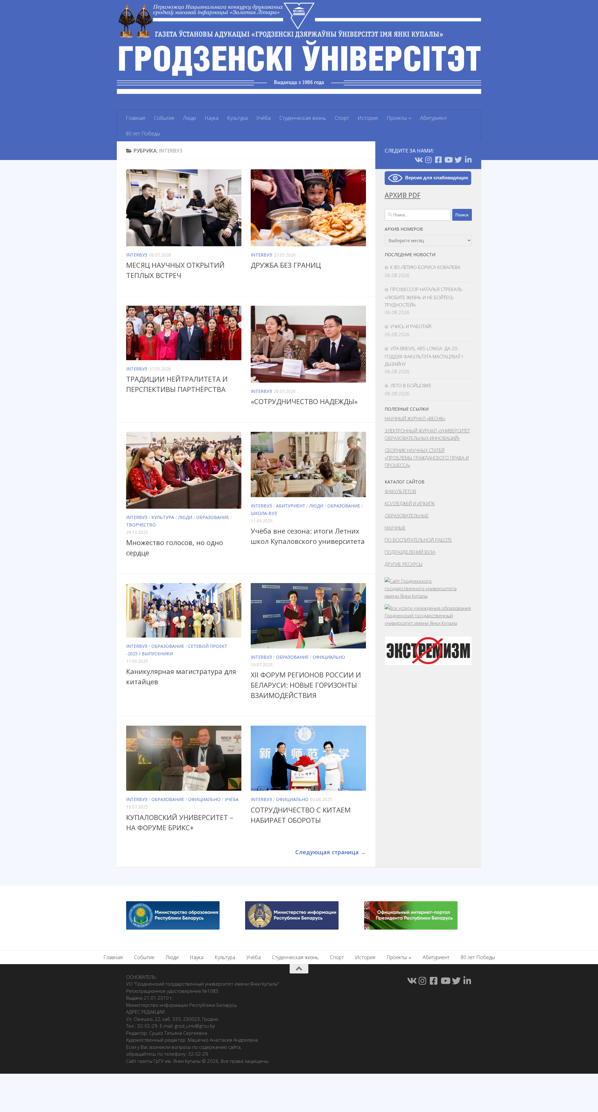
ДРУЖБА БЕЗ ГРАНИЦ (286, 265)
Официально (329, 657)
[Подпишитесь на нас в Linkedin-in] (468, 159)
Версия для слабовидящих (436, 177)
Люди (189, 118)
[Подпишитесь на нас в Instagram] (428, 159)
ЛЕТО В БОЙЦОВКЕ (410, 385)
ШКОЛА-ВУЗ (264, 513)
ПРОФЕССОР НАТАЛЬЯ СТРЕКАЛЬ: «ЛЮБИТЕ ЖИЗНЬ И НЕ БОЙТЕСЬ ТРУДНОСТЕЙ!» (424, 297)
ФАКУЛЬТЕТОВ (400, 491)
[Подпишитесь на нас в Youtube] (448, 159)
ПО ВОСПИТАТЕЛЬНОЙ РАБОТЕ (418, 540)
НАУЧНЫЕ (395, 528)
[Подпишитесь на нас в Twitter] (458, 159)
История (368, 118)
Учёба (263, 118)
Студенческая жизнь (302, 118)
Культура (237, 118)
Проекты (397, 118)
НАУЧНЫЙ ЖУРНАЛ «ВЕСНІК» (415, 418)
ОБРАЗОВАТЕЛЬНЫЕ (407, 515)
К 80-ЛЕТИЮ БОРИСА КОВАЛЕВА (425, 267)
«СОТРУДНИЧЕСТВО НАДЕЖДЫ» (304, 401)
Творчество (141, 525)
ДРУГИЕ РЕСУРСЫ (404, 564)
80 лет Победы (143, 133)
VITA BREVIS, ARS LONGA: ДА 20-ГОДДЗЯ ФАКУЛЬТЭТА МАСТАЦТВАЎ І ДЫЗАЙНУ (424, 356)
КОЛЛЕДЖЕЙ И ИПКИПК (410, 503)
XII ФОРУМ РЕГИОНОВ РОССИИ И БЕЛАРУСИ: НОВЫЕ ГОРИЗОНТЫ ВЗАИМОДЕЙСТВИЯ (306, 685)
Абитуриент (433, 118)
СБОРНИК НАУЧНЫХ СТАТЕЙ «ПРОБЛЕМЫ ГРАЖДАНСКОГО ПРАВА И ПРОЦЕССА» (427, 457)
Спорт (342, 118)
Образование (212, 517)
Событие (164, 118)
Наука (211, 118)
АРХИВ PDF (402, 195)
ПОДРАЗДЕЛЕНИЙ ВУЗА (410, 552)
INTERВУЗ (136, 255)
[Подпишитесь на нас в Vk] (418, 159)
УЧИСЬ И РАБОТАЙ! (410, 326)
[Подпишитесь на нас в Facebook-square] (438, 159)
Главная (135, 118)
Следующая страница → (330, 852)
